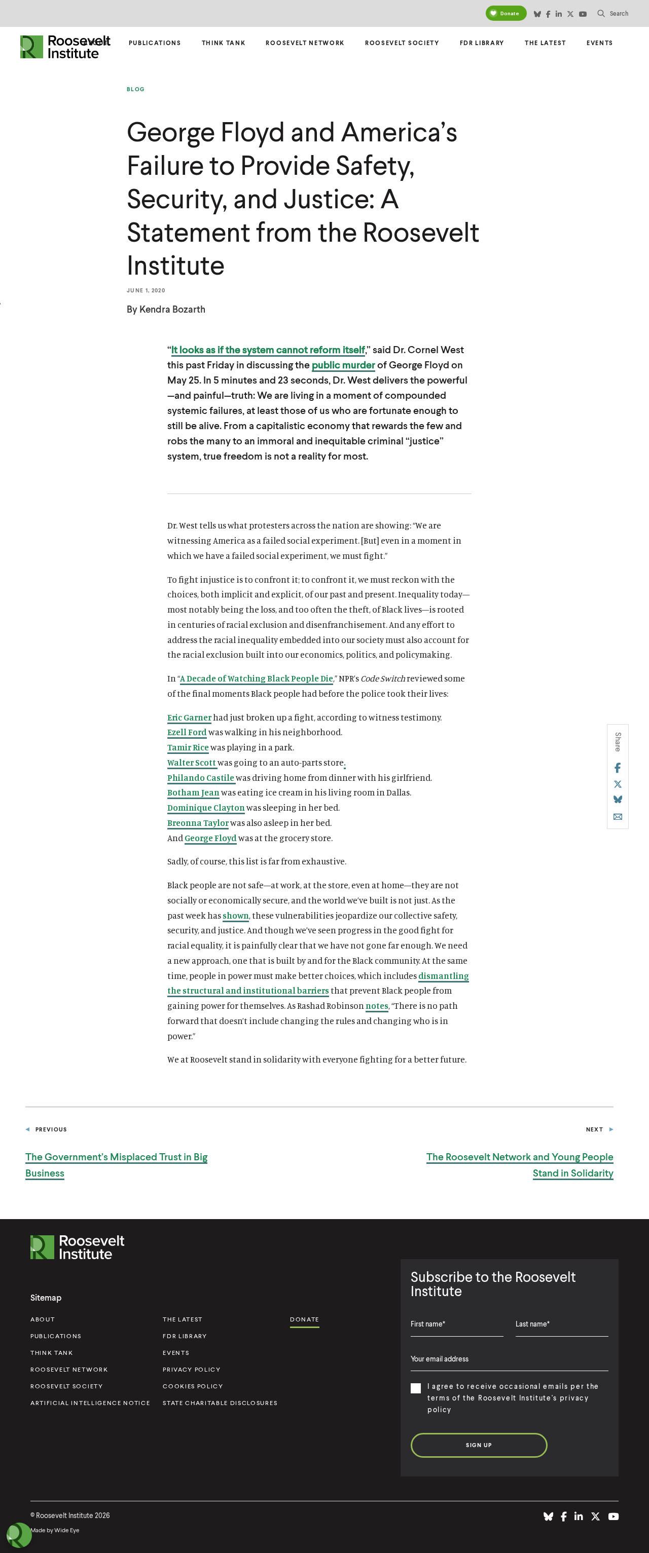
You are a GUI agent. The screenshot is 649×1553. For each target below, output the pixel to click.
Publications (155, 43)
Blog (136, 89)
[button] (613, 13)
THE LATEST (183, 1319)
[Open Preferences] (19, 1535)
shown (236, 915)
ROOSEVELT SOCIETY (66, 1386)
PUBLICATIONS (56, 1336)
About (95, 43)
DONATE (304, 1319)
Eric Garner (189, 717)
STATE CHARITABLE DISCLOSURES (220, 1403)
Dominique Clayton (206, 807)
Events (600, 43)
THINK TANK (52, 1352)
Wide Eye (67, 1530)
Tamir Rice (188, 747)
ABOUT (42, 1319)
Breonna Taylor (198, 822)
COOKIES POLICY (193, 1386)
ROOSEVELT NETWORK (69, 1369)
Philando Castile (201, 777)
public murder (343, 364)
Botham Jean (193, 792)
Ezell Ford (187, 732)
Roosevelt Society (402, 43)
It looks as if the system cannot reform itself (268, 349)
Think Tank (224, 43)
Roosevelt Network (305, 43)
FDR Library (482, 43)
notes (377, 1005)
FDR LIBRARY (185, 1336)
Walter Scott (192, 762)
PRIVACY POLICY (192, 1369)
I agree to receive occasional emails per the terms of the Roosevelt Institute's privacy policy (513, 1398)
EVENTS (176, 1352)
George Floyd (211, 837)
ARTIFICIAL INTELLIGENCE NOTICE (90, 1403)
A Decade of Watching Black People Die (256, 678)
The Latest (545, 43)
